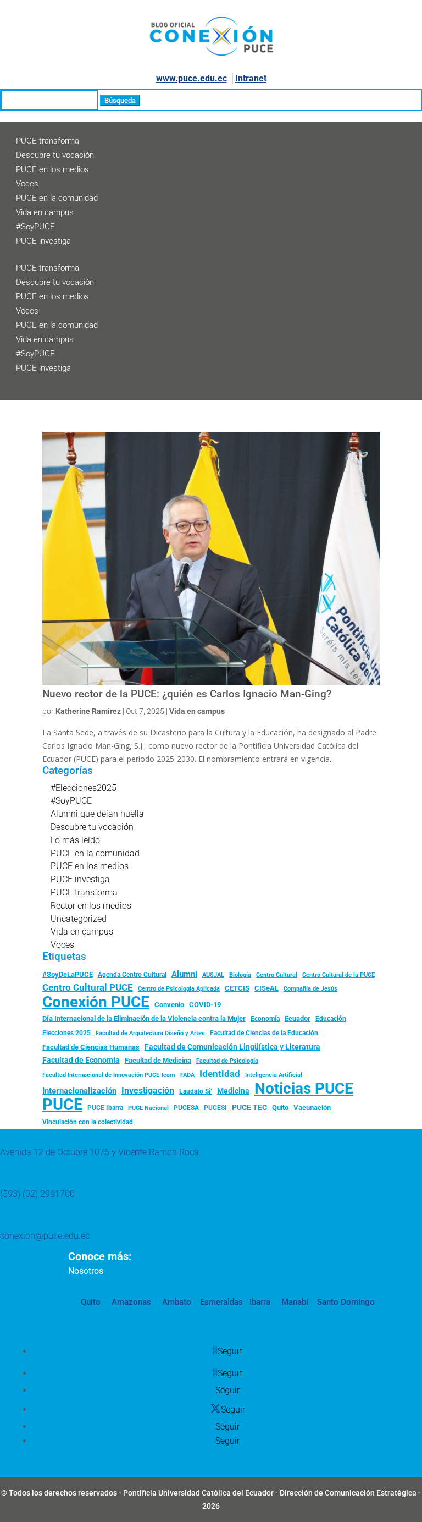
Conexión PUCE (95, 1002)
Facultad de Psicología (227, 1060)
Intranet (250, 78)
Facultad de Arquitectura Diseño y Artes (150, 1033)
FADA (187, 1075)
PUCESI (215, 1108)
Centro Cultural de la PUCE (338, 975)
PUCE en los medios (52, 169)
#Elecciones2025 (83, 788)
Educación (330, 1019)
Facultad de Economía (81, 1060)
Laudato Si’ (195, 1091)
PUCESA (186, 1108)
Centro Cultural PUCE (87, 987)
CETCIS (237, 988)
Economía (265, 1019)
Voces (27, 184)
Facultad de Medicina (158, 1060)
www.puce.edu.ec (191, 78)
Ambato (175, 1302)
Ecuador (297, 1018)
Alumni (184, 974)
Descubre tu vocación (55, 155)
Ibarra (258, 1302)
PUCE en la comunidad (57, 198)
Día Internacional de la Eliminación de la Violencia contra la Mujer (144, 1018)
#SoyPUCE (35, 227)
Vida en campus (45, 212)
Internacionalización (79, 1091)
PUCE (62, 1105)
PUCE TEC (249, 1107)
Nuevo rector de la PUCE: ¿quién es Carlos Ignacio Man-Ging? (186, 694)
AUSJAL (213, 975)
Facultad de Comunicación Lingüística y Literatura (232, 1047)
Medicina (233, 1090)
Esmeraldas (221, 1302)
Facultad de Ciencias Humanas (91, 1047)
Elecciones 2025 (66, 1033)
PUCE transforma (47, 141)
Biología (240, 975)
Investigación (147, 1090)
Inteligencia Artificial (273, 1075)
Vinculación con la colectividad (87, 1122)
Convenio (169, 1005)
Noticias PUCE (303, 1088)
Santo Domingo (346, 1302)
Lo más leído (75, 840)
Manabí (293, 1302)
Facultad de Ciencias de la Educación (264, 1033)
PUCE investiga (43, 241)
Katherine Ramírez (88, 711)
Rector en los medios (91, 905)
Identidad (219, 1073)
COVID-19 (205, 1005)
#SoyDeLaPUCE (67, 974)
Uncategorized (79, 919)
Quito (280, 1107)
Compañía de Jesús (310, 988)
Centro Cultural (276, 975)
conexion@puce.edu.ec (45, 1235)
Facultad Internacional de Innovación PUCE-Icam (108, 1075)
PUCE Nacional (148, 1108)
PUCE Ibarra (105, 1108)
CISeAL (266, 987)
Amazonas (130, 1302)
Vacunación (312, 1107)
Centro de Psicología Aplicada (179, 988)
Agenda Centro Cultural (132, 975)
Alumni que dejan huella (97, 814)
